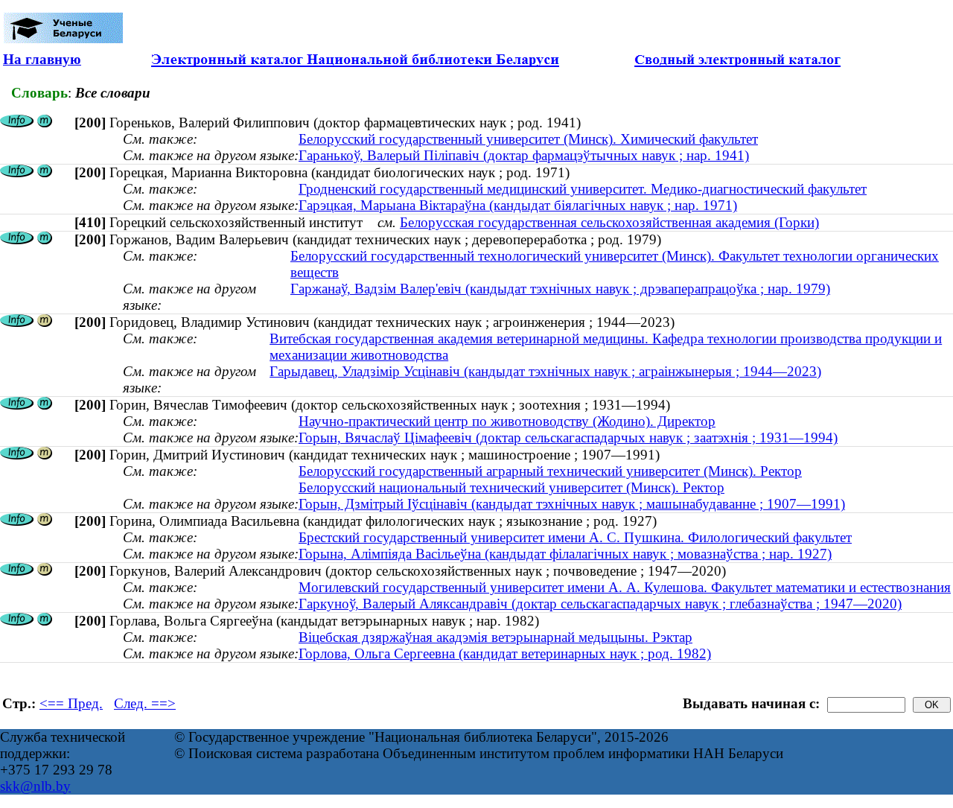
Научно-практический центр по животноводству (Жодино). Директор (507, 421)
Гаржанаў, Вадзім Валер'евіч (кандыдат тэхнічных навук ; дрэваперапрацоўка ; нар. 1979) (560, 288)
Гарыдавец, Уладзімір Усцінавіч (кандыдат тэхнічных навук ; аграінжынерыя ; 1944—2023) (545, 371)
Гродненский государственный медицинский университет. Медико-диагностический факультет (583, 189)
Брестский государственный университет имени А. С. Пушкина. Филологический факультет (575, 537)
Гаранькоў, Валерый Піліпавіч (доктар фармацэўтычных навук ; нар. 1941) (524, 155)
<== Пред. (71, 703)
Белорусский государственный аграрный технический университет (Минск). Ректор (550, 471)
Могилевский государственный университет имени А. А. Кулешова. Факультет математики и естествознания (625, 587)
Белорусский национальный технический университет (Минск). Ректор (511, 487)
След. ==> (145, 703)
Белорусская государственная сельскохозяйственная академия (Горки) (609, 222)
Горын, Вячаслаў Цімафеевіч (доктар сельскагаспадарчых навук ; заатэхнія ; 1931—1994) (568, 437)
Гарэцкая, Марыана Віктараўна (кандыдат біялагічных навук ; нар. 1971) (518, 205)
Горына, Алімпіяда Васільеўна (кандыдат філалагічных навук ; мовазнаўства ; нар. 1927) (565, 554)
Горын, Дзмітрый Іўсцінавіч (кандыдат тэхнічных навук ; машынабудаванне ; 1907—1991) (572, 504)
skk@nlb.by (35, 786)
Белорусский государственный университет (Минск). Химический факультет (528, 139)
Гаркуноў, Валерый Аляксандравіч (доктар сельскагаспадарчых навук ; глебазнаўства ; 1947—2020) (600, 603)
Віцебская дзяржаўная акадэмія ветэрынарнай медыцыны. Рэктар (495, 637)
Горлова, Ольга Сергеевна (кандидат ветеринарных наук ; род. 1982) (505, 653)
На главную (42, 59)
